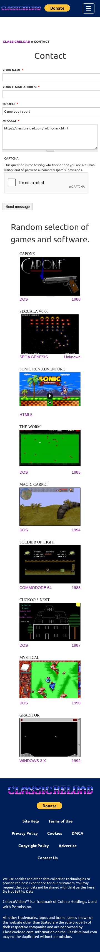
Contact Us (48, 857)
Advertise (68, 845)
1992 (76, 761)
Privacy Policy (25, 833)
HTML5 (25, 414)
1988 (76, 299)
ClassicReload (16, 41)
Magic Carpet (33, 484)
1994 (76, 530)
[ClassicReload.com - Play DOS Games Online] (21, 8)
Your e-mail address (21, 86)
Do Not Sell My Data (18, 891)
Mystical (29, 658)
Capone (27, 254)
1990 (76, 703)
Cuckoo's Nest (34, 600)
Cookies (54, 833)
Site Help (30, 820)
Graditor (29, 715)
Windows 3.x (32, 761)
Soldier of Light (37, 542)
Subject (10, 103)
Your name (13, 70)
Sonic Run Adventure (42, 369)
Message (10, 120)
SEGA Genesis (33, 357)
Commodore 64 (35, 587)
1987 (76, 645)
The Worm (30, 427)
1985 (76, 472)
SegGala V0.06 (33, 311)
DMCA (77, 833)
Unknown (72, 357)
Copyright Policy (33, 845)
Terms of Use (60, 820)
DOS (23, 299)
